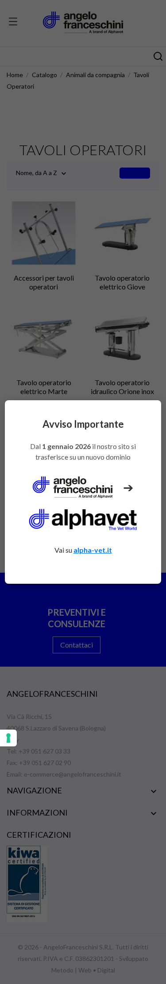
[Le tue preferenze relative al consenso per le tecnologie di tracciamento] (8, 738)
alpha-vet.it (92, 550)
